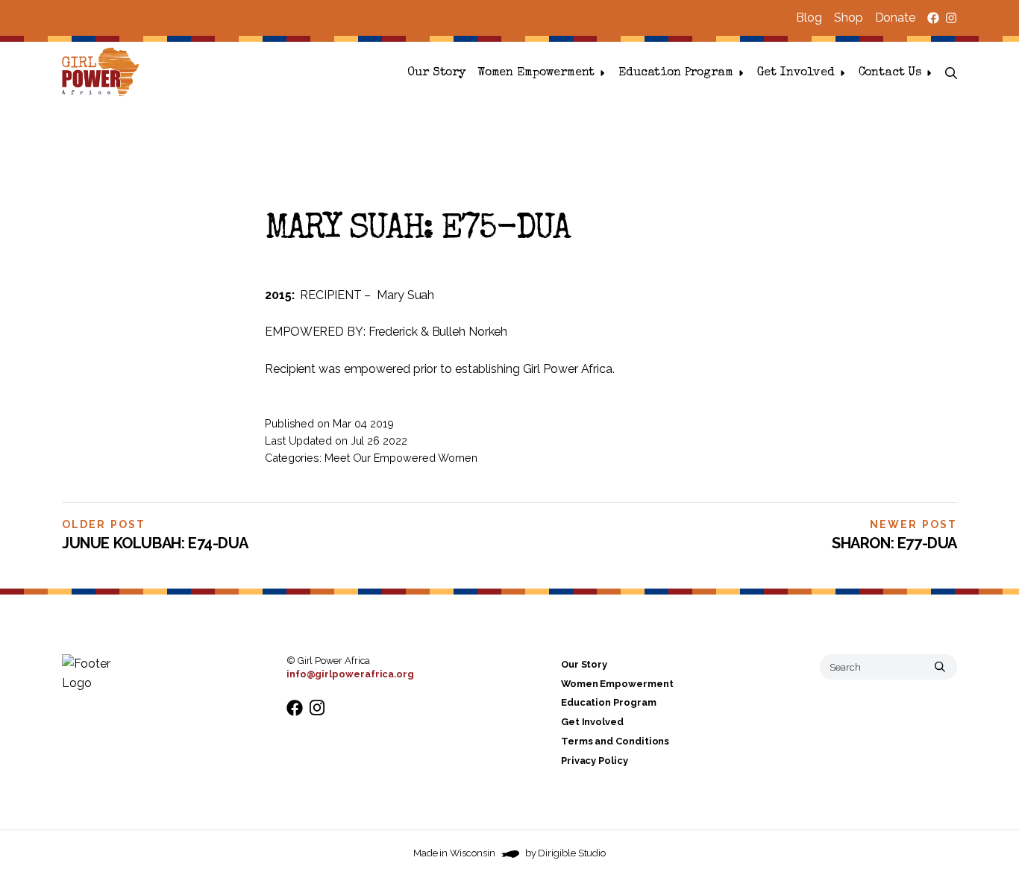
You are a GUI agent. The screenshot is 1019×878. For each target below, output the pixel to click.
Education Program (675, 73)
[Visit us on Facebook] (933, 18)
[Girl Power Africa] (103, 73)
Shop (848, 17)
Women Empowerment (536, 73)
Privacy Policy (594, 760)
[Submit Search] (940, 667)
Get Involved (796, 73)
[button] (951, 73)
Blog (809, 17)
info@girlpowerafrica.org (350, 674)
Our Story (436, 73)
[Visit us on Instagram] (951, 18)
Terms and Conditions (615, 741)
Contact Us (890, 73)
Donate (895, 17)
